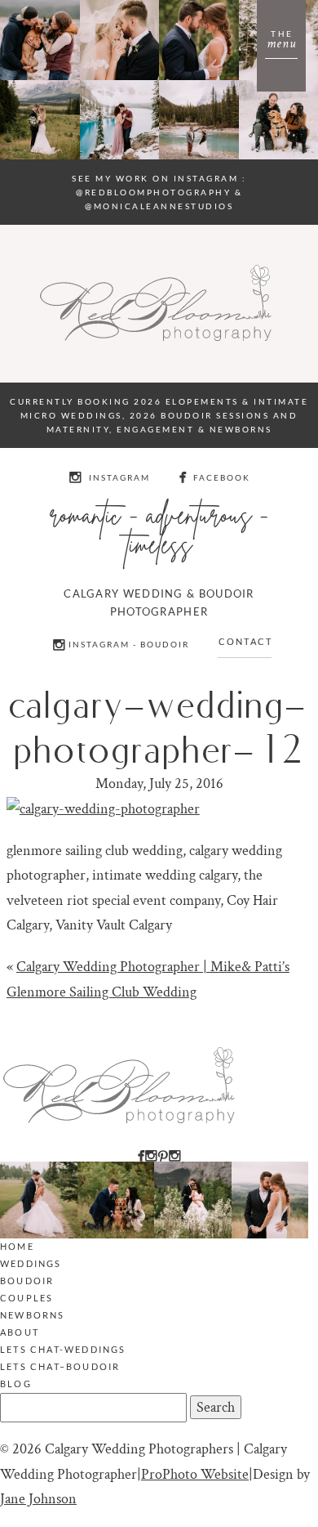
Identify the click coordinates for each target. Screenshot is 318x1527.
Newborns (32, 1315)
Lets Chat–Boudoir (60, 1366)
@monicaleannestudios (159, 206)
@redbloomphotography (153, 192)
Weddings (31, 1263)
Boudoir (27, 1280)
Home (17, 1246)
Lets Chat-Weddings (63, 1349)
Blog (16, 1383)
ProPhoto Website (195, 1474)
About (19, 1332)
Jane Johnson (38, 1498)
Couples (26, 1297)
